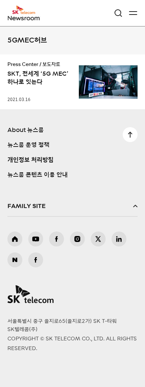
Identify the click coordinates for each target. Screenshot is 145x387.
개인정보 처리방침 (30, 160)
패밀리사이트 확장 (72, 206)
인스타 (77, 239)
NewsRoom (24, 18)
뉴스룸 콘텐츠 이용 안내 (37, 175)
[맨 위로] (130, 134)
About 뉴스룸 (25, 130)
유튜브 (35, 239)
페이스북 (56, 239)
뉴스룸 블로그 (14, 259)
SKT (26, 13)
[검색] (118, 13)
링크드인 (119, 239)
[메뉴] (133, 13)
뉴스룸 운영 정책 (28, 145)
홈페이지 (14, 239)
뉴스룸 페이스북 (35, 259)
